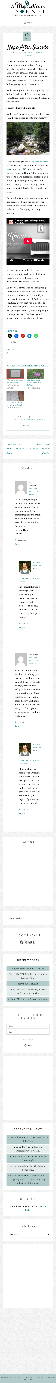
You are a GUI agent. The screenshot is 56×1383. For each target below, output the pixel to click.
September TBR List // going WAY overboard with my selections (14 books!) (29, 1179)
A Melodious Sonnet (28, 8)
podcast (38, 162)
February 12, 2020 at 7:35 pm (34, 660)
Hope (23, 420)
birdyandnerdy (18, 1166)
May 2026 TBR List (28, 984)
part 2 (21, 169)
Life (26, 417)
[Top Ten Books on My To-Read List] (15, 396)
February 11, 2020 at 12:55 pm (34, 491)
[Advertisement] (28, 1088)
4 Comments (28, 425)
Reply (18, 544)
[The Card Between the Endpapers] (15, 374)
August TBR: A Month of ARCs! (28, 968)
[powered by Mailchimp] (28, 1047)
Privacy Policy (39, 1378)
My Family (31, 420)
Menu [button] (30, 23)
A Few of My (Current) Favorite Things (28, 999)
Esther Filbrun (15, 1137)
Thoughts (40, 420)
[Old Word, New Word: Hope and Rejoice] (35, 374)
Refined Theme (25, 1378)
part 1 (10, 169)
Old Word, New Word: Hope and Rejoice (34, 382)
